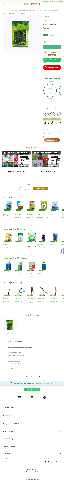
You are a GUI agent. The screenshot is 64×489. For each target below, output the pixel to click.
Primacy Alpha (18, 244)
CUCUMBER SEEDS (11, 13)
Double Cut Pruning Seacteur (31, 299)
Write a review (40, 188)
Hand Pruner (18, 298)
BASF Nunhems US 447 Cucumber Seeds (16, 358)
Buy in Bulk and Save (52, 140)
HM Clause (14, 347)
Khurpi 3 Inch (53, 298)
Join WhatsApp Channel (53, 59)
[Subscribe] (24, 461)
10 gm (45, 35)
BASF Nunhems (20, 347)
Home (4, 13)
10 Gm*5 (46, 38)
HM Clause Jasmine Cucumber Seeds (16, 355)
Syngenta (30, 347)
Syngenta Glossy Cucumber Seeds (15, 363)
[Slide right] (34, 223)
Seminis (9, 347)
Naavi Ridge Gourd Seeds (42, 213)
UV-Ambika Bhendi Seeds (7, 213)
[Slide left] (29, 223)
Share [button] (46, 136)
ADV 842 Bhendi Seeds (55, 213)
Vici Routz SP (53, 244)
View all (32, 225)
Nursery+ (28, 244)
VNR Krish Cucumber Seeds (14, 361)
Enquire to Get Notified (52, 47)
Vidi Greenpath (41, 273)
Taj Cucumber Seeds (21, 13)
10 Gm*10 (53, 38)
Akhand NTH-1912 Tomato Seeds (19, 213)
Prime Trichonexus (30, 273)
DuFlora (50, 98)
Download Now (52, 55)
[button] (4, 4)
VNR (26, 347)
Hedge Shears (41, 298)
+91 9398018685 (27, 383)
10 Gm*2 (52, 35)
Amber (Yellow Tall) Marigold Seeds (31, 213)
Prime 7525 (40, 244)
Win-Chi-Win (6, 244)
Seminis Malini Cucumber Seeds (15, 352)
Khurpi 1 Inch (6, 298)
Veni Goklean (6, 273)
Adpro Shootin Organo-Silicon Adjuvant (20, 274)
